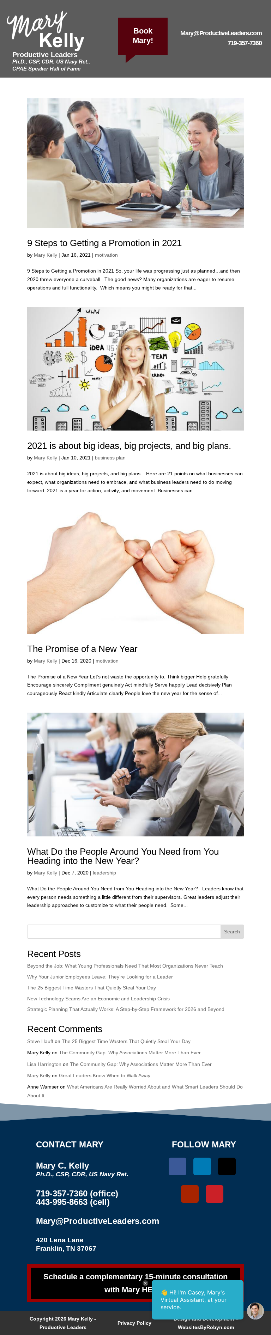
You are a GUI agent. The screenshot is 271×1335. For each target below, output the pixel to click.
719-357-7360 (244, 43)
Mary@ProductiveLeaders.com (220, 33)
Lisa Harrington (44, 1064)
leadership (104, 873)
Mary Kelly (45, 255)
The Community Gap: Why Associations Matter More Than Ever (130, 1052)
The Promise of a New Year (82, 649)
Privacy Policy (134, 1323)
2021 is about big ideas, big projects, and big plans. (129, 445)
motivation (106, 255)
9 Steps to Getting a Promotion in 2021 (104, 243)
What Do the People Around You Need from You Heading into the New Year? (123, 856)
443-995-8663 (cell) (73, 1202)
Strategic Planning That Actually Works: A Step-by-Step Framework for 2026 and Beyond (125, 1009)
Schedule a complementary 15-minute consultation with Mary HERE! (135, 1283)
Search (232, 931)
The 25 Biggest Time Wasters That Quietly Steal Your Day (91, 987)
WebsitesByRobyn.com (206, 1327)
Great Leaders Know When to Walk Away (104, 1075)
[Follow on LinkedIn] (202, 1166)
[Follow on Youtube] (190, 1194)
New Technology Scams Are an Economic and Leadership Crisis (98, 998)
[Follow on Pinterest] (214, 1194)
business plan (110, 458)
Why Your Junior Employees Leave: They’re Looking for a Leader (100, 977)
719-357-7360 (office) (77, 1193)
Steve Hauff (40, 1041)
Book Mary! (143, 35)
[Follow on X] (227, 1166)
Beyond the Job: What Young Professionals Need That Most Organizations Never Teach (125, 966)
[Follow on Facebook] (177, 1166)
